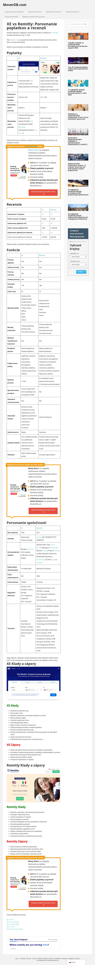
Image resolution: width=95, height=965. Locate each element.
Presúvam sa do (75, 261)
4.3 (43, 214)
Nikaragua (53, 548)
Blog (17, 958)
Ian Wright (54, 33)
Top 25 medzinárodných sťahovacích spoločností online (78, 69)
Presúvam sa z (74, 253)
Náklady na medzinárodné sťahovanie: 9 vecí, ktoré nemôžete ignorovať (78, 116)
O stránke (22, 958)
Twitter (77, 958)
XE (11, 40)
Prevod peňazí (31, 146)
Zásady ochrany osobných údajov (42, 958)
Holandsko (40, 560)
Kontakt (28, 958)
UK (31, 81)
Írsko (39, 548)
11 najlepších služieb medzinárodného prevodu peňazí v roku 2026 (77, 92)
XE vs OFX (10, 919)
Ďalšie (80, 272)
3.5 (43, 232)
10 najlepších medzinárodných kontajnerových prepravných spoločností (78, 192)
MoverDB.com (14, 4)
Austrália (30, 549)
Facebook (71, 958)
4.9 (52, 223)
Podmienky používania (60, 958)
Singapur (39, 562)
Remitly (15, 40)
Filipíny (44, 551)
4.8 (52, 232)
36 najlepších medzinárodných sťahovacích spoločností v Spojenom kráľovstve (78, 216)
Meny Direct (33, 150)
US (31, 121)
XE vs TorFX (11, 927)
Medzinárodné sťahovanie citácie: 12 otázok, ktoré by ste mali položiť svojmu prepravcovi (77, 167)
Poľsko (56, 551)
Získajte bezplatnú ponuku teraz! (43, 192)
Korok (53, 545)
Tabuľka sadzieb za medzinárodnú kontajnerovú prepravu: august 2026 (78, 45)
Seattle (38, 537)
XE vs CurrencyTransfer (15, 929)
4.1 (52, 214)
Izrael (53, 560)
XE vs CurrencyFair (13, 924)
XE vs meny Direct (13, 922)
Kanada (21, 127)
